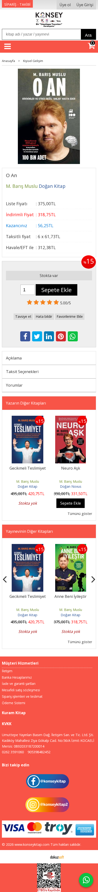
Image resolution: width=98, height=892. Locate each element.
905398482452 (39, 752)
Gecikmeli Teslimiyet (28, 468)
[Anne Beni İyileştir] (70, 546)
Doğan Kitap (27, 486)
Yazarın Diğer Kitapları (26, 403)
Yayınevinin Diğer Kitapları (29, 531)
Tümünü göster (80, 513)
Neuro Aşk (70, 468)
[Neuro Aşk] (70, 418)
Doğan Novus (70, 486)
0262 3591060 (13, 752)
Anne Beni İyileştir (70, 596)
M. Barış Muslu (27, 481)
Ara (88, 35)
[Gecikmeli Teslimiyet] (27, 418)
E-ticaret (41, 856)
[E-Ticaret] (57, 856)
